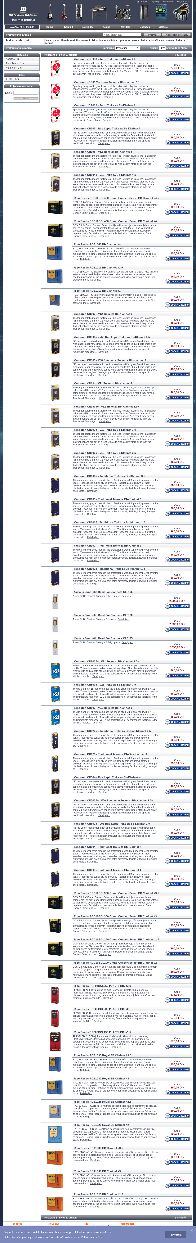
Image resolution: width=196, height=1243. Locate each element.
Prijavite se (168, 1)
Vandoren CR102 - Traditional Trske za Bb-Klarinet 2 (107, 545)
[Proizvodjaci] (87, 26)
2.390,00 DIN (177, 600)
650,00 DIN (177, 739)
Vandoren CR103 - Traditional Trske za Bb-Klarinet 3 (107, 499)
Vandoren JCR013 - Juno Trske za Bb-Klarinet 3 (105, 59)
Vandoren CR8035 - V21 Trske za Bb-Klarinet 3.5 (105, 684)
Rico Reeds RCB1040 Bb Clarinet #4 (97, 244)
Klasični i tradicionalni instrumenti (181, 12)
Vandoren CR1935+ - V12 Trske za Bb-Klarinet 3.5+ (106, 406)
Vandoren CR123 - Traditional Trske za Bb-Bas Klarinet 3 (110, 754)
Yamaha (10, 59)
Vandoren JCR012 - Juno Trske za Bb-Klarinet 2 (105, 105)
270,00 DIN (177, 68)
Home (47, 40)
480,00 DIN (177, 137)
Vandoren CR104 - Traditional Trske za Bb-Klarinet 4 (107, 846)
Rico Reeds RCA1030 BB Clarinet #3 (97, 1171)
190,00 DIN (177, 207)
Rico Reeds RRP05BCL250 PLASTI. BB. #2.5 (102, 985)
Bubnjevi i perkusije (123, 12)
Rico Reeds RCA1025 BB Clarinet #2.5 (98, 1194)
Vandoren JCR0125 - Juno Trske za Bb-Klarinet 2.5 (106, 82)
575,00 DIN (177, 994)
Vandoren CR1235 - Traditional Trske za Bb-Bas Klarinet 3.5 (112, 730)
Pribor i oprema (100, 40)
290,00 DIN (177, 902)
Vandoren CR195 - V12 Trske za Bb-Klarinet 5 (103, 151)
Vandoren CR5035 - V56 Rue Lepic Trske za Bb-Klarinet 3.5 (112, 337)
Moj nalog (155, 1)
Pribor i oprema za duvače (124, 40)
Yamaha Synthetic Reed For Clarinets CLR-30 (103, 615)
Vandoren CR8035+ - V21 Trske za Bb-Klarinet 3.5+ (106, 661)
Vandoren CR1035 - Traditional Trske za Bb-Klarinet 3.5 (109, 476)
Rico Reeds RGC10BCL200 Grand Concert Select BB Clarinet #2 (115, 962)
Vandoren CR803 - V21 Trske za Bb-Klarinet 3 (103, 707)
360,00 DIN (177, 485)
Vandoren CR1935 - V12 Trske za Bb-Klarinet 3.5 (105, 429)
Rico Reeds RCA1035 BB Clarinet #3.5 (98, 1148)
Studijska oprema (161, 12)
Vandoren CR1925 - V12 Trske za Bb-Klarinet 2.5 (105, 452)
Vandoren (11, 67)
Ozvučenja (144, 12)
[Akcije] (106, 26)
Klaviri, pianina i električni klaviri (99, 12)
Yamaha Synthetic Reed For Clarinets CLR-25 (103, 638)
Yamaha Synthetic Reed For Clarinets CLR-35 (103, 591)
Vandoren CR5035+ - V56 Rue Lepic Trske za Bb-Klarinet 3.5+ (113, 800)
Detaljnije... (109, 74)
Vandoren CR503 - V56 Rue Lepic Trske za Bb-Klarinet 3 (110, 360)
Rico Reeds (12, 63)
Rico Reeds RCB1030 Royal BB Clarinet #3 (101, 1078)
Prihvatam (175, 1234)
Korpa (144, 1)
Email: (8, 93)
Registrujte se (183, 1)
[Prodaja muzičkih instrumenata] (68, 26)
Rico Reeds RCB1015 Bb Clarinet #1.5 (98, 267)
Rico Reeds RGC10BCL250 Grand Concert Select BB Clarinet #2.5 (116, 939)
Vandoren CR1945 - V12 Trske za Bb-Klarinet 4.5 (105, 174)
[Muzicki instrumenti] (49, 26)
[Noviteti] (125, 26)
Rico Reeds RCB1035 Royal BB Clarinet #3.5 (102, 1055)
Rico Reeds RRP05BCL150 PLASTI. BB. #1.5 (102, 1032)
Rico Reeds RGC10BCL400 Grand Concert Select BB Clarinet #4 (115, 221)
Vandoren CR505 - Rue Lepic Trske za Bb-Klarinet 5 (107, 128)
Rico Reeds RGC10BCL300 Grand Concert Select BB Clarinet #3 (115, 916)
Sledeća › (182, 55)
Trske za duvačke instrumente (157, 40)
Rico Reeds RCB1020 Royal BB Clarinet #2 (101, 1124)
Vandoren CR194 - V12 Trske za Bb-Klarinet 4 (103, 383)
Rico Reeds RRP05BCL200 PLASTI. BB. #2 (101, 1009)
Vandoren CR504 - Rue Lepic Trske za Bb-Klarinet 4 (107, 777)
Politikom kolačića (91, 1237)
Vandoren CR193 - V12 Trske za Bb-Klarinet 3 (103, 313)
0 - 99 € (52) (12, 79)
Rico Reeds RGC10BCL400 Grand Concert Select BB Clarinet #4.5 (116, 198)
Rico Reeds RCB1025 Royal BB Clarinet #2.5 (102, 1101)
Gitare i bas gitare (48, 12)
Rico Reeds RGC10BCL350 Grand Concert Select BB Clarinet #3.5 (116, 893)
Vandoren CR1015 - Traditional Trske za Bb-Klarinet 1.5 (109, 568)
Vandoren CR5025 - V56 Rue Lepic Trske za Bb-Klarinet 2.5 (112, 823)
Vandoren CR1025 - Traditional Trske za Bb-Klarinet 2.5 (109, 522)
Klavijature (79, 12)
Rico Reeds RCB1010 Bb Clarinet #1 (97, 290)
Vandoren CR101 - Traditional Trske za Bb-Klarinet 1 (107, 869)
